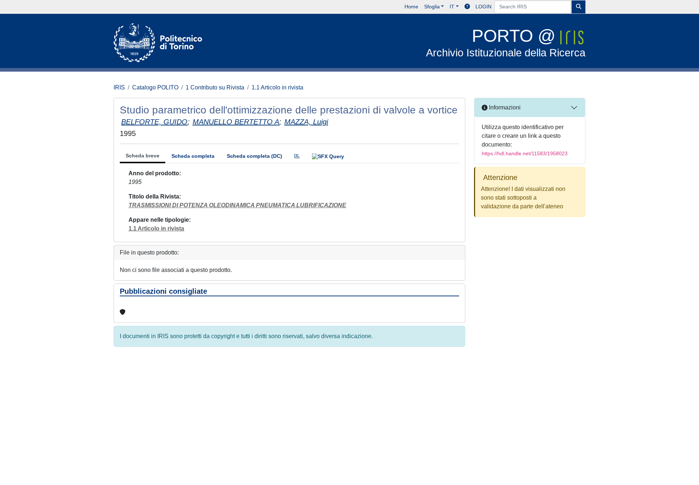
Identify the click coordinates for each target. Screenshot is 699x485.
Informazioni (504, 107)
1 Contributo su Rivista (215, 87)
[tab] (297, 156)
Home (411, 6)
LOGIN (483, 6)
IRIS (119, 87)
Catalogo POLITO (155, 87)
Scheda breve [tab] (142, 156)
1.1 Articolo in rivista (277, 87)
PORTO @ (505, 42)
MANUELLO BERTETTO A (236, 122)
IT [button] (452, 6)
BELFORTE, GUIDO (154, 122)
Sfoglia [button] (432, 6)
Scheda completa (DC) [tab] (254, 156)
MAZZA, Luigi (306, 122)
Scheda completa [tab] (192, 156)
